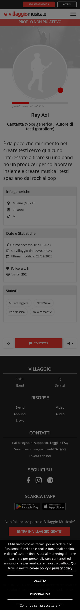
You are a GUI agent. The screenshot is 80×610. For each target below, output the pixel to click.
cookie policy (39, 568)
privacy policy (62, 568)
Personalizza (40, 594)
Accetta (40, 581)
